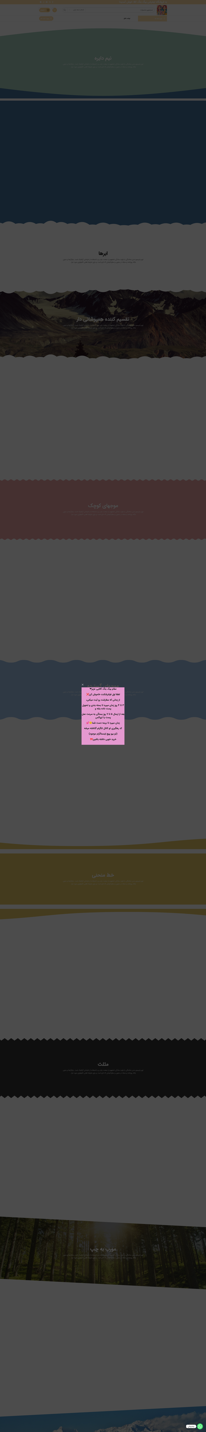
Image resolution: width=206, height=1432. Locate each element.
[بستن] (82, 684)
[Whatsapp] (200, 1426)
